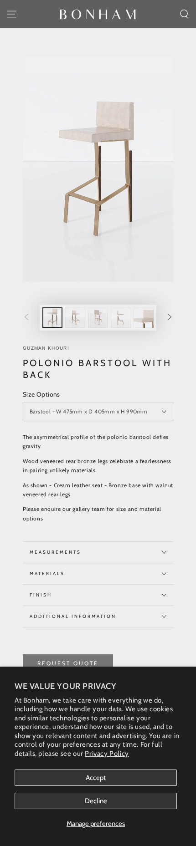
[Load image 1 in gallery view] (52, 317)
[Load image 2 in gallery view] (75, 317)
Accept (96, 778)
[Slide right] (170, 318)
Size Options (41, 394)
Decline (96, 801)
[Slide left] (26, 318)
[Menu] (12, 14)
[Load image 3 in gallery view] (98, 317)
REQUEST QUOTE (67, 663)
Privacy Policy (107, 753)
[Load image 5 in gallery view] (144, 317)
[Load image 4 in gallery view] (121, 317)
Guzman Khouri (46, 348)
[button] (184, 14)
